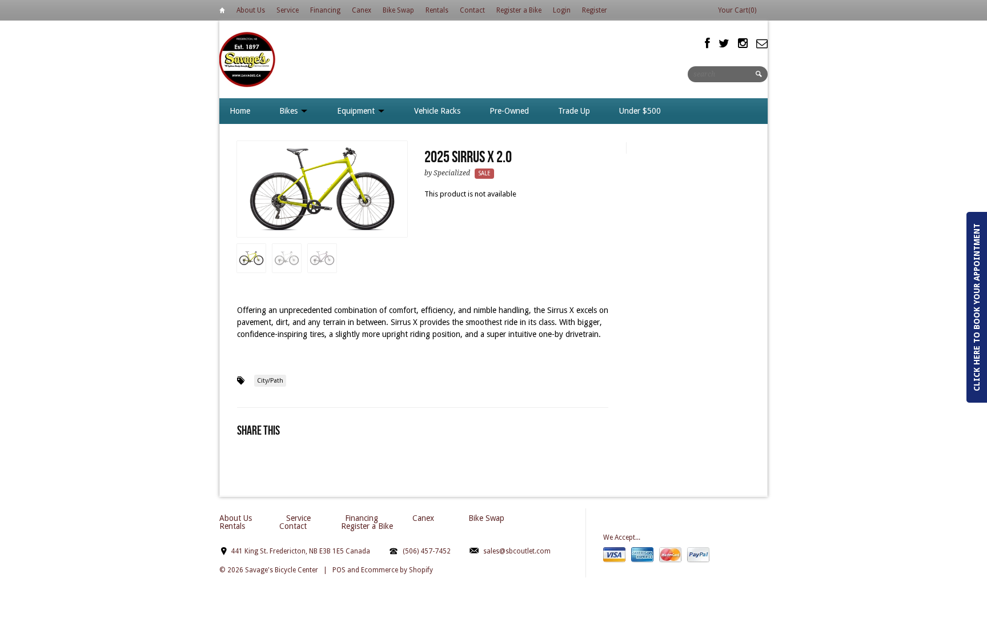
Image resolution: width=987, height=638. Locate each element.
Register (594, 10)
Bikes (289, 110)
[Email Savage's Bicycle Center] (762, 43)
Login (562, 10)
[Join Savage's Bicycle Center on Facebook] (707, 43)
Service (287, 10)
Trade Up (574, 110)
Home (222, 12)
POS (339, 570)
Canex (361, 10)
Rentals (437, 10)
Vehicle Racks (437, 110)
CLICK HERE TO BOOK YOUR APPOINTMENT (976, 307)
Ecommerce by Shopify (397, 570)
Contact (472, 10)
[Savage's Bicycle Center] (247, 59)
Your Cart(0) (737, 10)
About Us (250, 10)
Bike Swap (398, 10)
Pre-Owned (509, 110)
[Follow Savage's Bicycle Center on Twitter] (724, 43)
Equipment (357, 110)
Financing (325, 10)
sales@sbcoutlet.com (517, 551)
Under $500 (640, 110)
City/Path (270, 380)
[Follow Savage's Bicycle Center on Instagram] (743, 43)
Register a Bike (518, 10)
